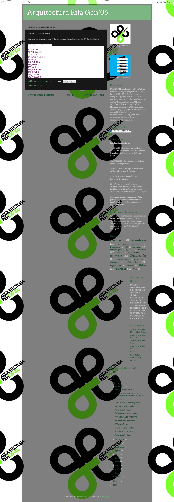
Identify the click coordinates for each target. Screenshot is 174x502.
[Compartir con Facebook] (72, 81)
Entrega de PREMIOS (123, 390)
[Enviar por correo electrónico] (64, 81)
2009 (115, 485)
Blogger (105, 496)
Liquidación (138, 255)
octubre (118, 443)
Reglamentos (115, 265)
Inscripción (116, 255)
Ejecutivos (130, 250)
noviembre (120, 439)
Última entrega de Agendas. (126, 413)
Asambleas (138, 240)
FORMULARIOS (134, 252)
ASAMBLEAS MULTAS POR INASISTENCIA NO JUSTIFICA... (130, 394)
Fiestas (118, 253)
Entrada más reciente (41, 94)
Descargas (115, 249)
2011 (115, 383)
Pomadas (113, 262)
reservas (130, 265)
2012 (115, 379)
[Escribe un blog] (66, 81)
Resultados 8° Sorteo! (124, 435)
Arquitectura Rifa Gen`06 (67, 12)
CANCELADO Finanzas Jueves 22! (129, 403)
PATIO (133, 360)
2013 (115, 376)
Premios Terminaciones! (125, 420)
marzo (118, 469)
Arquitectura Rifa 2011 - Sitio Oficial (138, 331)
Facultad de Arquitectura (135, 356)
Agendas (118, 399)
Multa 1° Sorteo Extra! (124, 428)
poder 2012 (138, 259)
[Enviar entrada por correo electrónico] (59, 81)
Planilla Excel (123, 259)
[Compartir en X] (69, 81)
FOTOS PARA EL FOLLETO (126, 417)
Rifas (142, 265)
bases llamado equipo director (130, 244)
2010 (115, 481)
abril (117, 465)
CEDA (132, 351)
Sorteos (40, 85)
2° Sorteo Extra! (121, 424)
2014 (115, 372)
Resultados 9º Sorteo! (124, 410)
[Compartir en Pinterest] (74, 81)
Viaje (135, 269)
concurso (137, 246)
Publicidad (132, 262)
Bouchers (115, 246)
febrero (118, 473)
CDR (126, 247)
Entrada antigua (94, 94)
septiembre (120, 447)
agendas (115, 240)
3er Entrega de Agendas (124, 406)
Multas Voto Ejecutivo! (124, 431)
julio (117, 454)
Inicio (69, 94)
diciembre (119, 386)
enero (118, 476)
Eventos (142, 249)
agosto (118, 450)
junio (117, 458)
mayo (117, 462)
